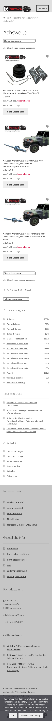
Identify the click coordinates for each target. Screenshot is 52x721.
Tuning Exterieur (13, 324)
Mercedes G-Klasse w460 (17, 343)
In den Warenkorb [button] (15, 111)
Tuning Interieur (13, 329)
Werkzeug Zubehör (14, 377)
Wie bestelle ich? (15, 502)
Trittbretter (11, 476)
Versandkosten (23, 100)
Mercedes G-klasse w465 (17, 363)
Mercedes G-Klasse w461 (17, 348)
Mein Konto (13, 519)
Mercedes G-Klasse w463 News (22, 524)
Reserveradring (13, 466)
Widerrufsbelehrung (17, 570)
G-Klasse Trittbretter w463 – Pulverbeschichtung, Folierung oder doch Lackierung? (24, 421)
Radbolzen (11, 471)
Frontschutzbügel (14, 451)
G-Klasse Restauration (16, 338)
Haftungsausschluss (17, 559)
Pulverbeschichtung (15, 382)
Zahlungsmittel (15, 507)
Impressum (12, 548)
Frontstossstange (14, 456)
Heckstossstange (14, 461)
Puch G (9, 373)
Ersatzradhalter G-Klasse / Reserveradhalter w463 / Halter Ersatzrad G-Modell (26, 430)
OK (13, 715)
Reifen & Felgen (13, 334)
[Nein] (48, 708)
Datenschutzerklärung (18, 554)
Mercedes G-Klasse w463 (17, 353)
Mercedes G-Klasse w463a (17, 358)
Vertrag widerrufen (16, 576)
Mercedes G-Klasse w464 (17, 368)
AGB (9, 565)
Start (9, 17)
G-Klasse (10, 319)
